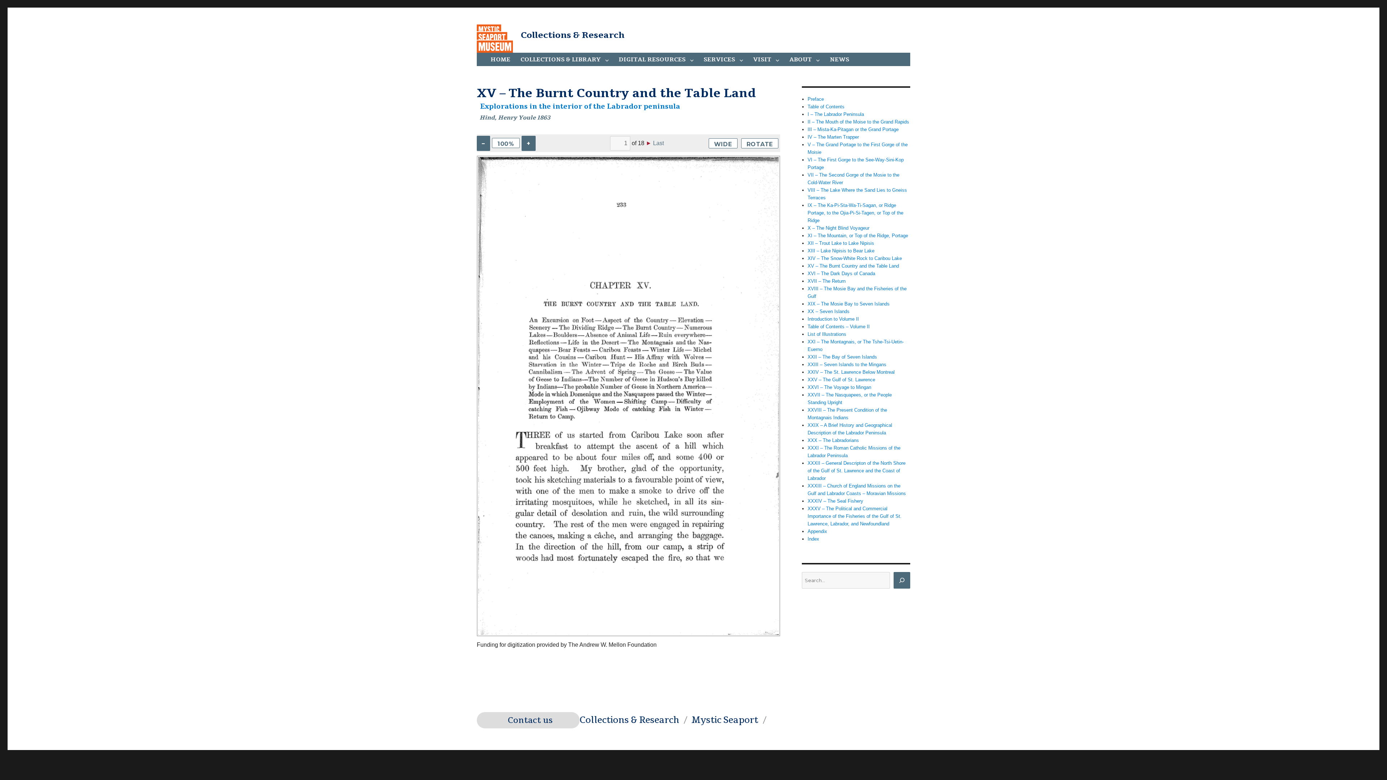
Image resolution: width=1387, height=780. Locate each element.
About (800, 60)
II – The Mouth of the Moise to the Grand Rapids (858, 122)
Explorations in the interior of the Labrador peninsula (580, 106)
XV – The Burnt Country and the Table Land (853, 266)
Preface (816, 99)
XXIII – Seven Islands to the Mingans (847, 364)
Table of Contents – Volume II (839, 326)
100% (505, 143)
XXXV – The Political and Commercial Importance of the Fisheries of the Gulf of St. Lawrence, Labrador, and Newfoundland (855, 516)
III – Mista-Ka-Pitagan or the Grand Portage (853, 129)
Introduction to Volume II (833, 319)
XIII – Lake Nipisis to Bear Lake (841, 251)
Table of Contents (826, 106)
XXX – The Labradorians (833, 440)
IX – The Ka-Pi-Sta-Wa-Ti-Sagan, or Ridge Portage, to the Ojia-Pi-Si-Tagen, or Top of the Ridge (855, 213)
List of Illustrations (827, 334)
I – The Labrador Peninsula (836, 114)
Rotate (760, 144)
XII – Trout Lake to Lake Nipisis (841, 243)
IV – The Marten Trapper (833, 137)
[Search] (902, 580)
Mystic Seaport (724, 720)
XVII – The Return (827, 281)
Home (500, 60)
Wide (723, 144)
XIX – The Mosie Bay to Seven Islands (849, 304)
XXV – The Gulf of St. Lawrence (841, 379)
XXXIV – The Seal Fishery (835, 501)
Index (813, 539)
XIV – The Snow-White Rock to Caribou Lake (855, 258)
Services (719, 60)
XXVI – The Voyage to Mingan (839, 387)
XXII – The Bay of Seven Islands (842, 357)
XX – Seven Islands (829, 311)
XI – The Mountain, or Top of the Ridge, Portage (858, 235)
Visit (762, 60)
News (839, 60)
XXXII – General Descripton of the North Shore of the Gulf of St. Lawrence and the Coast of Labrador (857, 470)
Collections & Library (560, 60)
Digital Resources (652, 60)
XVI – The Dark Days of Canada (841, 273)
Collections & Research (573, 35)
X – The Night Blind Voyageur (838, 228)
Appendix (817, 531)
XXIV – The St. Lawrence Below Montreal (851, 372)
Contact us (530, 720)
